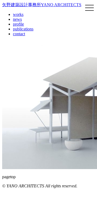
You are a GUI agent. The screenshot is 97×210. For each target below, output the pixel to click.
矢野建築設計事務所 (41, 4)
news (17, 19)
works (18, 14)
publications (23, 29)
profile (18, 24)
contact (19, 34)
